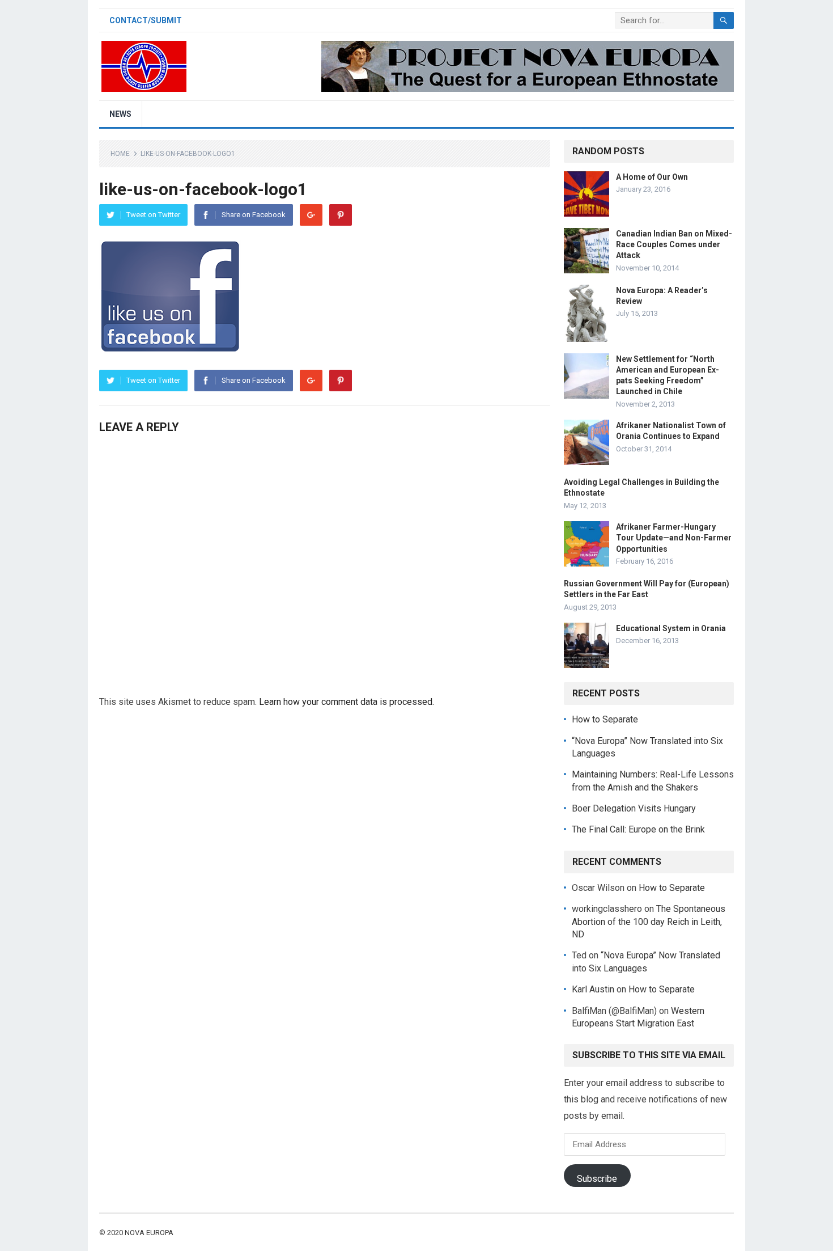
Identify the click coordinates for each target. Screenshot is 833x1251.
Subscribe (597, 1178)
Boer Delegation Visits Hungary (634, 808)
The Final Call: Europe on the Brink (638, 829)
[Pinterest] (340, 215)
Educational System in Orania (671, 628)
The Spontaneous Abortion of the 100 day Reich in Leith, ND (648, 921)
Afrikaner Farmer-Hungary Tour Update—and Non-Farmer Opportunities (674, 537)
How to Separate (605, 719)
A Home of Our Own (652, 176)
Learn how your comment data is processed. (346, 701)
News (120, 114)
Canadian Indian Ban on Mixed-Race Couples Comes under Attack (674, 244)
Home (120, 154)
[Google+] (311, 215)
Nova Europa (149, 1232)
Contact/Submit (145, 20)
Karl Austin (593, 989)
